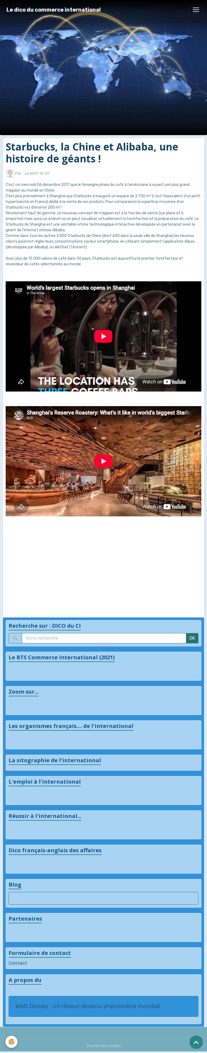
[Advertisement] (103, 563)
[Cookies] (11, 1042)
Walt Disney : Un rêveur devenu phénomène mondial (87, 1006)
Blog (18, 898)
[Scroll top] (196, 1042)
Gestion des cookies (103, 1046)
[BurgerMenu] (196, 9)
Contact (18, 963)
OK (192, 638)
